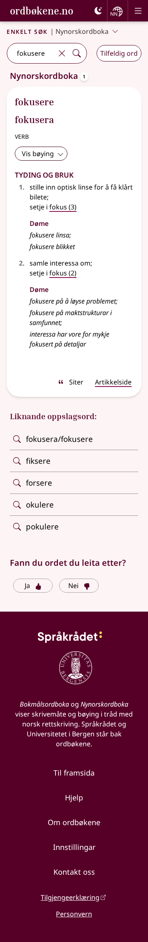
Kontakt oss (74, 872)
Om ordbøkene (74, 822)
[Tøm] (61, 53)
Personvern (74, 913)
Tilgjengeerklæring (70, 897)
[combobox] (30, 53)
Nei (73, 585)
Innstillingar (74, 847)
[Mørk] (98, 10)
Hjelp (74, 797)
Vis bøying (38, 153)
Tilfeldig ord (119, 53)
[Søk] (76, 53)
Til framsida (74, 773)
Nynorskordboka (82, 31)
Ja (27, 585)
